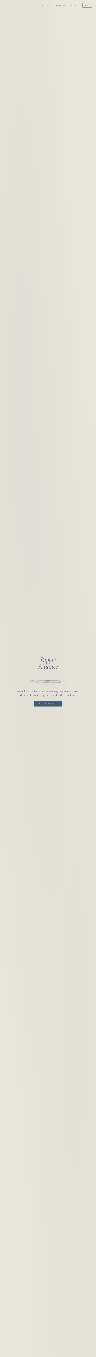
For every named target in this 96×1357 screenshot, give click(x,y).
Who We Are (60, 5)
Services (45, 5)
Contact (74, 5)
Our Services (46, 704)
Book (87, 5)
